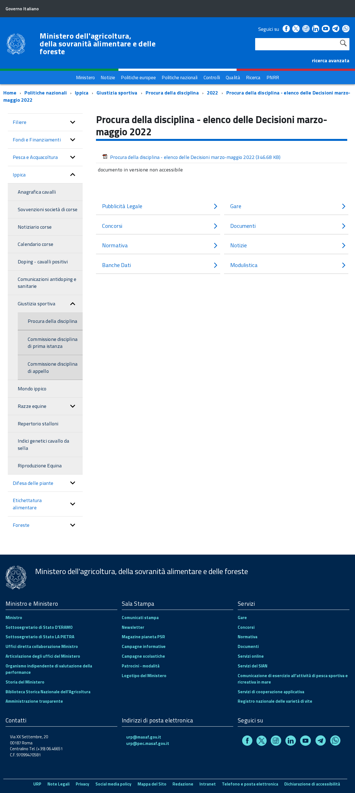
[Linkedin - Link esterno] (315, 29)
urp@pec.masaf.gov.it (147, 743)
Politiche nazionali (45, 92)
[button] (73, 122)
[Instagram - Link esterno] (306, 29)
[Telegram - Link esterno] (336, 29)
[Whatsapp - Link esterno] (345, 29)
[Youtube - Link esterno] (325, 29)
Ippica (81, 92)
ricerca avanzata (330, 60)
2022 (212, 92)
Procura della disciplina (172, 92)
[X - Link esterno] (296, 29)
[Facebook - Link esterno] (286, 29)
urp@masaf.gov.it (143, 737)
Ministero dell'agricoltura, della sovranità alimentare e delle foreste (98, 43)
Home (9, 92)
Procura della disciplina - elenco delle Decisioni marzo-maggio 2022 (195, 157)
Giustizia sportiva (117, 92)
